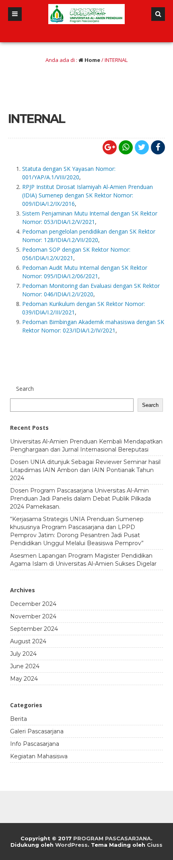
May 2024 (24, 678)
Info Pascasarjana (34, 743)
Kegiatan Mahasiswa (39, 756)
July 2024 (23, 653)
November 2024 (33, 616)
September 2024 (34, 628)
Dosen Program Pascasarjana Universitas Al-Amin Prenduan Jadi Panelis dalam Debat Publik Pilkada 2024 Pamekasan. (80, 498)
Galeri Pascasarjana (37, 731)
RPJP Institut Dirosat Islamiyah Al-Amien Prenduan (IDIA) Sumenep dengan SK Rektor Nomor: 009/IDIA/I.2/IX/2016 (87, 195)
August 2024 (28, 641)
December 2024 (33, 604)
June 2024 (24, 666)
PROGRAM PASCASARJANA (112, 838)
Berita (18, 718)
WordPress (71, 845)
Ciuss (155, 845)
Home (91, 60)
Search (150, 405)
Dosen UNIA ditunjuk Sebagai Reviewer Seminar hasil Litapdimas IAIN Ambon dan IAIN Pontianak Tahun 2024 (85, 470)
